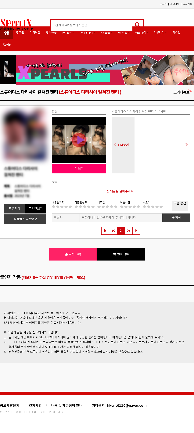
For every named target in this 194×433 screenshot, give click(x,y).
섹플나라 (140, 32)
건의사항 (35, 406)
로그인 (163, 4)
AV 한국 (67, 32)
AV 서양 (123, 32)
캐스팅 (176, 32)
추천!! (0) (74, 254)
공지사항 (187, 4)
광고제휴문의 (9, 406)
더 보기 (79, 169)
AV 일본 (106, 32)
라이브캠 (35, 32)
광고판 (20, 32)
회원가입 (174, 4)
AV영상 (7, 44)
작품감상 (14, 209)
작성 (177, 218)
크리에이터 (86, 32)
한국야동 (51, 32)
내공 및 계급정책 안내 (66, 406)
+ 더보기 (123, 145)
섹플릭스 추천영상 (25, 219)
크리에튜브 (181, 92)
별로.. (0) (122, 254)
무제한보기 (36, 209)
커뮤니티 (159, 32)
